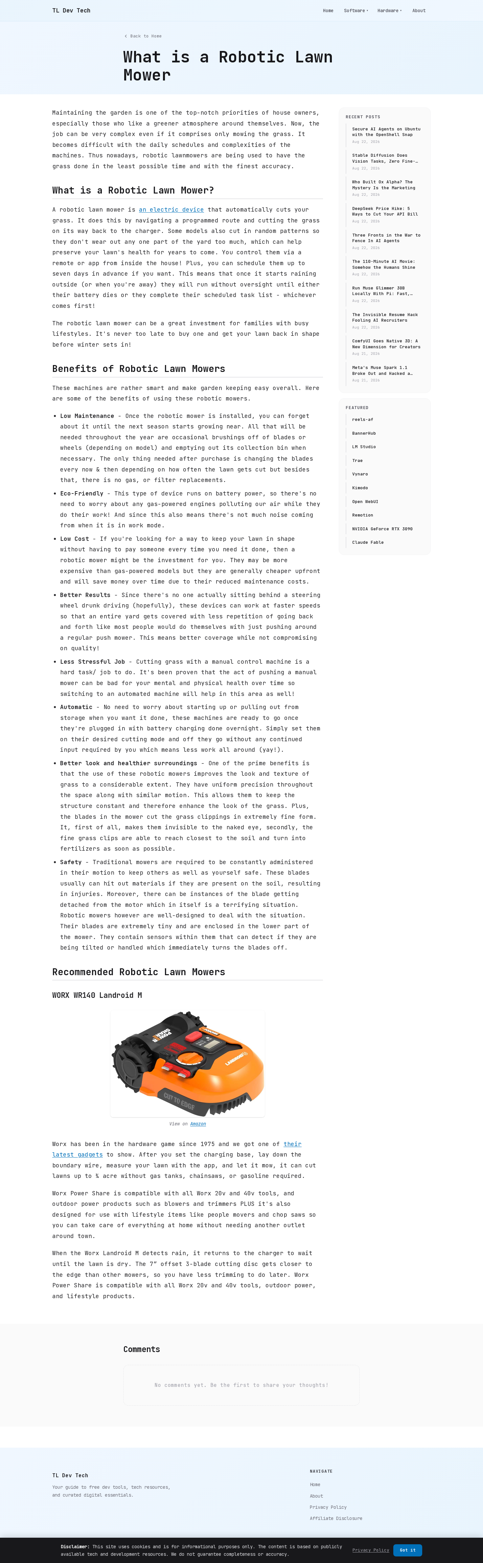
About (419, 10)
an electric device (171, 209)
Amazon (198, 1124)
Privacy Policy (328, 1507)
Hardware (390, 10)
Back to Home (146, 36)
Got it (408, 1550)
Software (356, 10)
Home (328, 10)
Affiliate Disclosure (336, 1518)
